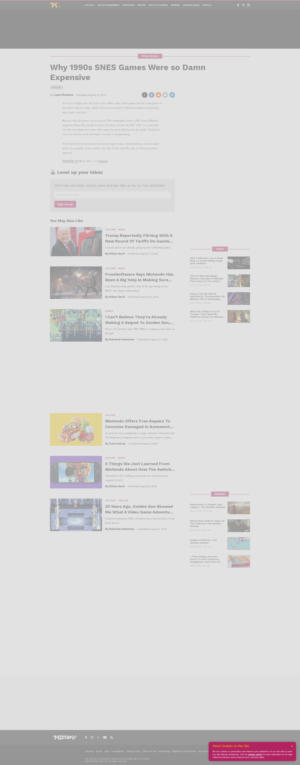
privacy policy (255, 754)
